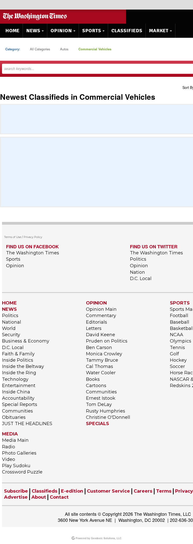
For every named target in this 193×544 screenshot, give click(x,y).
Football (179, 315)
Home (9, 303)
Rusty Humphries (105, 411)
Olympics (180, 341)
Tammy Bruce (102, 360)
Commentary (101, 315)
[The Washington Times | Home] (35, 17)
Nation (137, 272)
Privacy (184, 491)
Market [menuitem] (158, 30)
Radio (8, 447)
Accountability (18, 398)
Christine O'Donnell (108, 417)
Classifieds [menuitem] (126, 30)
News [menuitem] (33, 30)
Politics (138, 259)
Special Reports (19, 404)
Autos (64, 49)
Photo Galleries (19, 453)
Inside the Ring (19, 373)
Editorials (96, 322)
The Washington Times (32, 253)
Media (10, 434)
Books (93, 379)
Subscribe (16, 491)
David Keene (100, 334)
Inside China (16, 392)
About (38, 497)
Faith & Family (18, 354)
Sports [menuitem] (91, 30)
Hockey (178, 360)
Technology (15, 379)
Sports (13, 259)
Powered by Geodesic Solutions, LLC (98, 538)
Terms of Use (12, 237)
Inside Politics (17, 360)
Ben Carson (99, 347)
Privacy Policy (33, 237)
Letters (94, 328)
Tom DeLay (99, 404)
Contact (59, 497)
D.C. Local (141, 278)
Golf (174, 354)
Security (11, 334)
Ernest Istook (100, 398)
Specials (97, 423)
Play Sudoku (16, 465)
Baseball (179, 322)
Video (8, 459)
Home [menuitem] (12, 30)
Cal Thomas (99, 366)
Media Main (15, 440)
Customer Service (108, 491)
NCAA (176, 334)
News (9, 309)
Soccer (177, 366)
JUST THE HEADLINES (27, 423)
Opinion (15, 265)
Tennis (177, 347)
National (11, 322)
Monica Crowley (104, 354)
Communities (17, 411)
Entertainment (18, 385)
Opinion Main (101, 309)
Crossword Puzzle (22, 472)
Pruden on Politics (106, 341)
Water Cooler (101, 373)
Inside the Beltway (23, 366)
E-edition (72, 491)
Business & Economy (25, 341)
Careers (143, 491)
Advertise (16, 497)
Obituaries (14, 417)
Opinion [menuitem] (61, 30)
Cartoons (96, 385)
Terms (163, 491)
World (9, 328)
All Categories (40, 49)
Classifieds (44, 491)
